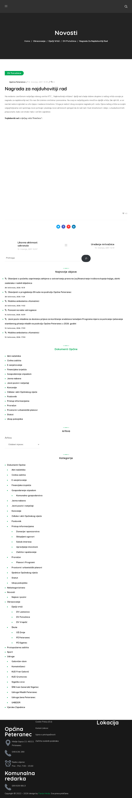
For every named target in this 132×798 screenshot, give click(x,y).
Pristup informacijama (18, 401)
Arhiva (8, 437)
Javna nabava (14, 378)
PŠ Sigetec (21, 642)
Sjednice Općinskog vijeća (25, 572)
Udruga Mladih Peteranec (24, 692)
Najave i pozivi (19, 597)
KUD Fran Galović (20, 671)
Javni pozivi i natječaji (18, 383)
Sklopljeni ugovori (25, 536)
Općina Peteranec (17, 82)
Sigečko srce (18, 682)
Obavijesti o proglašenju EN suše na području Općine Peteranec (39, 292)
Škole (14, 627)
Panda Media (44, 793)
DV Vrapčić (21, 622)
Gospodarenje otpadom (19, 374)
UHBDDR (16, 702)
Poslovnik (12, 396)
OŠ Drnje (20, 632)
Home (27, 41)
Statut (10, 414)
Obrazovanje (39, 41)
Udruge (11, 656)
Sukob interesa (23, 541)
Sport (10, 652)
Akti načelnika (14, 356)
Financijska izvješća (17, 369)
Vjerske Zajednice (16, 707)
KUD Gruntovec (19, 676)
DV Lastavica (23, 612)
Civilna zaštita (14, 360)
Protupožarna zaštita (18, 647)
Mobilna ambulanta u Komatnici (23, 301)
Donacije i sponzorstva (27, 531)
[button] (126, 6)
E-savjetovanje (14, 365)
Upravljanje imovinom (27, 547)
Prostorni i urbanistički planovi (22, 410)
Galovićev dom (19, 661)
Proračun (11, 405)
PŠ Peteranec (23, 637)
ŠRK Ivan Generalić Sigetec (25, 687)
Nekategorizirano (16, 587)
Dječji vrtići (54, 41)
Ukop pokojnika (15, 419)
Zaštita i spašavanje (26, 552)
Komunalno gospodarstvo (29, 495)
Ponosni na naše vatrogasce (22, 310)
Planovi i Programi (25, 562)
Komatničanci (18, 666)
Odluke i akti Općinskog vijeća (22, 392)
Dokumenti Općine (66, 349)
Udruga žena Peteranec (23, 697)
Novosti (11, 592)
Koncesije (12, 387)
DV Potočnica (69, 41)
